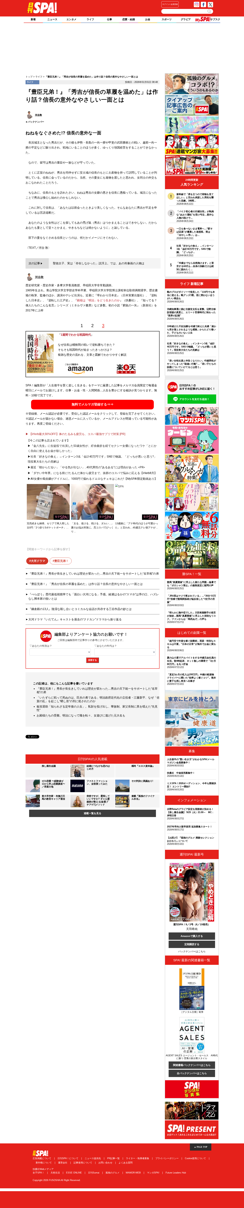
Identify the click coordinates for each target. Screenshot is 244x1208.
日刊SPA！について (68, 1158)
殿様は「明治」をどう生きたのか (98, 300)
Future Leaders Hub (176, 1172)
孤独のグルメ (113, 1172)
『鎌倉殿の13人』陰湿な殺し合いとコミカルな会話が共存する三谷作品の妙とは (80, 609)
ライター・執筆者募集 (138, 1158)
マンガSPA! (153, 1172)
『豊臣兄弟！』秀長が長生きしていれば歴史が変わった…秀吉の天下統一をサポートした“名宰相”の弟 (93, 573)
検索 (209, 11)
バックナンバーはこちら (192, 951)
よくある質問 (126, 1162)
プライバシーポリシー (167, 1158)
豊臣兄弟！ (61, 560)
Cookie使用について (196, 1158)
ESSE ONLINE (74, 1172)
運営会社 (63, 1162)
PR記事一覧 (113, 1158)
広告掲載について (42, 1158)
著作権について (44, 1162)
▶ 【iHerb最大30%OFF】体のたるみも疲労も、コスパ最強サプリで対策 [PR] (75, 434)
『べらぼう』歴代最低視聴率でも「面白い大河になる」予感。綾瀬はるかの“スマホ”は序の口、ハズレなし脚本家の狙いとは (93, 596)
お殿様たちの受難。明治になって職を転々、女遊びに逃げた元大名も (81, 715)
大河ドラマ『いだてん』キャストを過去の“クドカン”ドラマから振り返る (75, 619)
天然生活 (56, 1172)
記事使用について (83, 1162)
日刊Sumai (94, 1172)
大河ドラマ (38, 560)
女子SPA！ (39, 1172)
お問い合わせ (105, 1162)
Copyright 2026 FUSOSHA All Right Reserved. (57, 1180)
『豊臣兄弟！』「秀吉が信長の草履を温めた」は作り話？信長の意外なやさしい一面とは (85, 583)
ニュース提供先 (93, 1158)
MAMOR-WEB (133, 1172)
